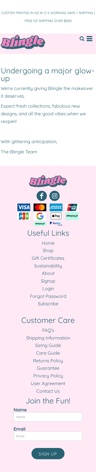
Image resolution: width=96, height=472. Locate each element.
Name (20, 409)
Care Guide (48, 353)
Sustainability (48, 266)
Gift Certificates (48, 258)
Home (48, 243)
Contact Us (48, 391)
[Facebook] (42, 196)
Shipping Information (48, 338)
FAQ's (48, 330)
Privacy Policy (48, 376)
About (48, 273)
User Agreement (48, 383)
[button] (81, 38)
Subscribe (48, 304)
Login (48, 288)
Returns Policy (48, 361)
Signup (48, 281)
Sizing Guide (48, 345)
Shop (48, 250)
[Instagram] (54, 196)
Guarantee (48, 368)
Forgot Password (48, 296)
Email (20, 428)
